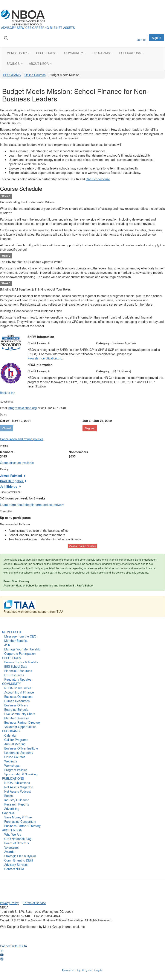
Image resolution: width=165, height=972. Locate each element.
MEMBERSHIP (12, 632)
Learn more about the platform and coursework (32, 504)
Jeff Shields (9, 486)
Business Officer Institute (21, 748)
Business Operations (18, 696)
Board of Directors (16, 843)
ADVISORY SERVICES (16, 27)
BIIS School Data (15, 666)
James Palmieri (11, 475)
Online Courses (35, 75)
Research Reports (16, 804)
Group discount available (17, 462)
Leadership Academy (18, 752)
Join (7, 645)
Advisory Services (16, 864)
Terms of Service (34, 903)
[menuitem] (137, 39)
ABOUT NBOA (12, 830)
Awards (9, 851)
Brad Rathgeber (12, 481)
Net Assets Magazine (18, 787)
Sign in (156, 38)
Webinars (10, 761)
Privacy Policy (9, 903)
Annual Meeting (15, 744)
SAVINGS (8, 813)
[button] (18, 52)
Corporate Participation (20, 653)
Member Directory (16, 718)
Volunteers (11, 847)
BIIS (52, 27)
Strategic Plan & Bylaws (20, 856)
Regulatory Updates (17, 679)
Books (8, 795)
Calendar (10, 735)
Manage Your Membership (22, 649)
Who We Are (12, 834)
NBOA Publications (17, 783)
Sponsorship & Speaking (21, 774)
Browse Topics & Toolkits (21, 662)
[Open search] (6, 38)
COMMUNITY (11, 683)
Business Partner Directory (22, 722)
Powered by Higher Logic (82, 970)
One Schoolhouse (98, 179)
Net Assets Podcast (17, 791)
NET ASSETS (65, 27)
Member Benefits (16, 640)
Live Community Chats (19, 714)
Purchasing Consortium (20, 821)
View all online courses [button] (82, 546)
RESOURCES (11, 658)
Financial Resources (18, 671)
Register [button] (90, 428)
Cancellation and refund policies (21, 439)
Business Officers (16, 705)
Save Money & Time (18, 817)
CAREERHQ (40, 27)
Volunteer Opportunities (20, 727)
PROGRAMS (12, 75)
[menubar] (137, 39)
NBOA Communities (17, 688)
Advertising (11, 808)
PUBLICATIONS (13, 778)
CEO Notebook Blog (18, 839)
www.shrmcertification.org (45, 358)
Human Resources (17, 701)
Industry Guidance (16, 800)
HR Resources (14, 675)
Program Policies (15, 770)
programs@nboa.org (22, 408)
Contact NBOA (14, 869)
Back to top (7, 392)
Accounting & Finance (19, 692)
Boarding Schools (16, 709)
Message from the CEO (20, 636)
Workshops (12, 765)
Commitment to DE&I (18, 860)
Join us (141, 39)
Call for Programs (16, 739)
